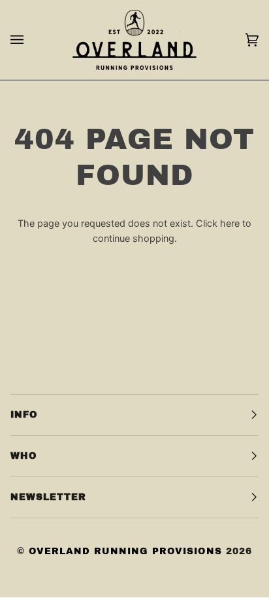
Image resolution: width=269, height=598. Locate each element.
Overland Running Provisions (125, 551)
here (230, 223)
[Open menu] (30, 40)
